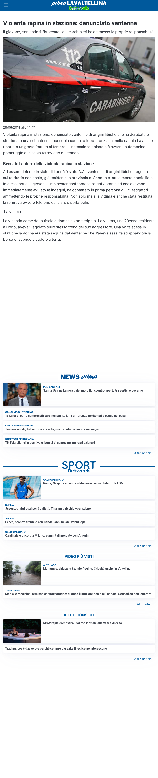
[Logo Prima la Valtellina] (79, 5)
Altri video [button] (144, 604)
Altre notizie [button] (143, 453)
